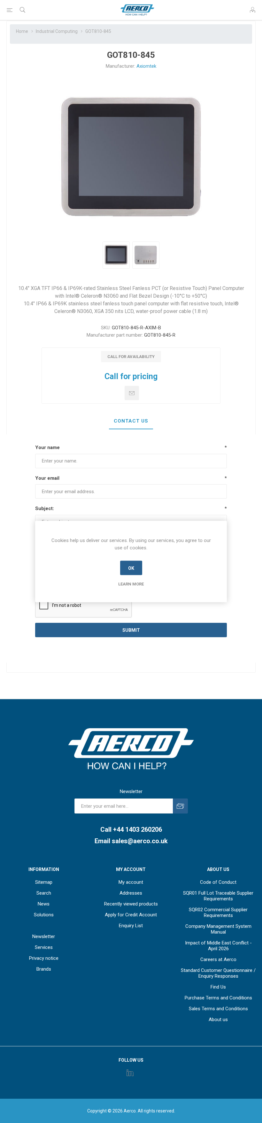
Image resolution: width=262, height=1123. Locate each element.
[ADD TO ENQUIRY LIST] (132, 393)
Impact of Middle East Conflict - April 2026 (218, 945)
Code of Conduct (218, 882)
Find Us (218, 987)
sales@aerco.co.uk (140, 841)
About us (218, 1019)
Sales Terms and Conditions (218, 1009)
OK (131, 567)
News (44, 904)
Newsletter (43, 936)
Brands (43, 969)
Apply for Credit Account (131, 915)
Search (43, 893)
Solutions (44, 915)
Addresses (130, 893)
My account (131, 882)
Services (44, 947)
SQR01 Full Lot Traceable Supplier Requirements (218, 896)
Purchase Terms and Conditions (218, 998)
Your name (47, 447)
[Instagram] (130, 1072)
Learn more (131, 584)
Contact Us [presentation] (131, 421)
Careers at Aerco (218, 959)
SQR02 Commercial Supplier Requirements (218, 912)
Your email (47, 478)
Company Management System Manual (218, 929)
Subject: (44, 508)
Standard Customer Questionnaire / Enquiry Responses (218, 973)
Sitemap (43, 882)
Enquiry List (131, 925)
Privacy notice (43, 958)
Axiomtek (146, 66)
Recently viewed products (131, 904)
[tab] (131, 421)
